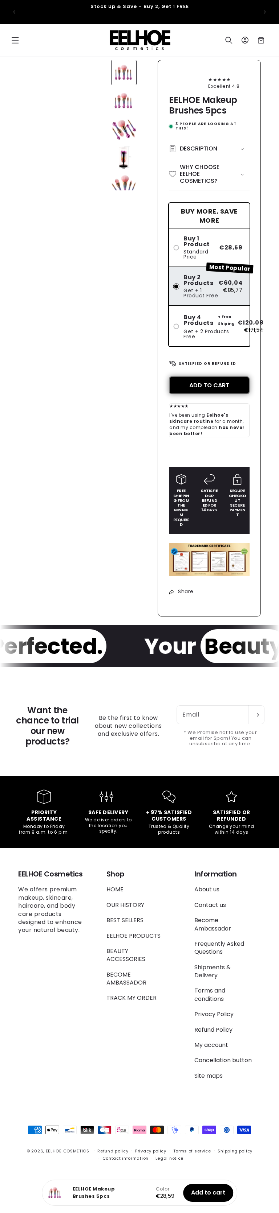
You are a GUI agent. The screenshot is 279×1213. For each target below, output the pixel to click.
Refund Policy (213, 1030)
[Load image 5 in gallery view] (124, 185)
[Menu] (15, 40)
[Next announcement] (264, 12)
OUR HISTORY (125, 905)
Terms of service (192, 1151)
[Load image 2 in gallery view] (124, 101)
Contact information (125, 1158)
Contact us (210, 905)
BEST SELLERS (124, 920)
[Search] (229, 40)
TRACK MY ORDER (131, 998)
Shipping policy (235, 1151)
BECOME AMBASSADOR (126, 978)
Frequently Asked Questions (219, 948)
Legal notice (169, 1158)
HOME (115, 890)
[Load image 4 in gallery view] (124, 157)
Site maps (208, 1076)
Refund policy (112, 1151)
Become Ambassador (212, 924)
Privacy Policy (214, 1014)
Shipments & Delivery (212, 971)
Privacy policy (150, 1151)
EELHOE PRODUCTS (133, 936)
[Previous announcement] (14, 12)
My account (211, 1045)
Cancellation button (223, 1060)
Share (186, 591)
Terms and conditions (209, 994)
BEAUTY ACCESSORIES (125, 955)
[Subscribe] (256, 714)
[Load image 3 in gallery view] (124, 129)
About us (206, 890)
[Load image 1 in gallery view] (124, 72)
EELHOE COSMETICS (67, 1151)
